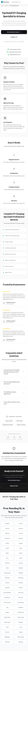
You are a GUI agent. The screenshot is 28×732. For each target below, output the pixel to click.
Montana (21, 582)
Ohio (7, 607)
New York (20, 597)
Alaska (20, 523)
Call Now (13, 37)
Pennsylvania (21, 612)
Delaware (21, 538)
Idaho (20, 548)
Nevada (20, 587)
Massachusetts (7, 572)
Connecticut (7, 538)
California (7, 533)
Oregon (7, 612)
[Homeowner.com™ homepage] (5, 2)
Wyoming (21, 642)
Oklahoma (20, 607)
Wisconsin (7, 642)
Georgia (21, 543)
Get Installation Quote (13, 32)
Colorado (21, 533)
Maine (7, 567)
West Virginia (21, 637)
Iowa (7, 558)
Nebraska (7, 587)
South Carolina (20, 617)
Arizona (6, 5)
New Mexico (7, 597)
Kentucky (7, 563)
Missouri (7, 582)
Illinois (7, 553)
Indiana (20, 553)
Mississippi (20, 577)
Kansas (20, 558)
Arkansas (21, 528)
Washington (7, 637)
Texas (7, 627)
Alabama (7, 523)
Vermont (7, 632)
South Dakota (7, 622)
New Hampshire (7, 592)
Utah (21, 627)
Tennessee (20, 622)
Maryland (21, 567)
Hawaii (7, 548)
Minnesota (7, 577)
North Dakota (21, 602)
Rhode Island (7, 617)
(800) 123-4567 (14, 486)
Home (2, 5)
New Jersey (20, 592)
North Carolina (7, 602)
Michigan (21, 572)
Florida (7, 543)
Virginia (21, 632)
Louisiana (21, 563)
